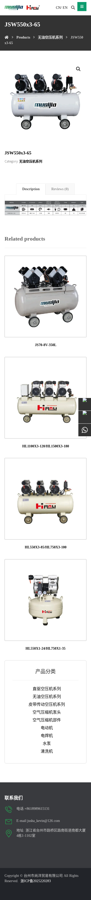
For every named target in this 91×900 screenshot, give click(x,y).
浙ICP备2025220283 (35, 881)
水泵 (47, 743)
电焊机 (47, 736)
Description (31, 189)
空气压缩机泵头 (47, 712)
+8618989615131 (37, 809)
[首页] (7, 37)
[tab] (31, 188)
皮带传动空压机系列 (47, 704)
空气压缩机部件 (47, 720)
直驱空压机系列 (47, 689)
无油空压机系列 (30, 161)
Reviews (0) (60, 189)
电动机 (47, 728)
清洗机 (47, 751)
